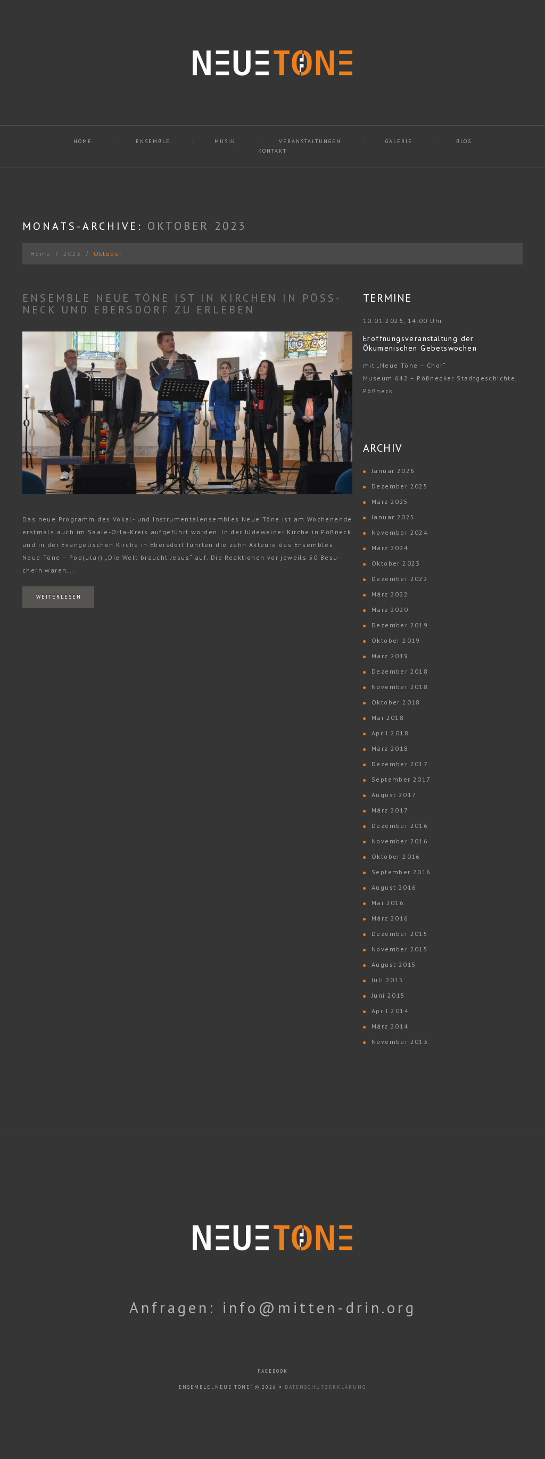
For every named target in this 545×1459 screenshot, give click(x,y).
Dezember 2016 (399, 826)
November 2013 (399, 1042)
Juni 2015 (388, 995)
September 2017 (401, 779)
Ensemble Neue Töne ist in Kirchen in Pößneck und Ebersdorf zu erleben (181, 304)
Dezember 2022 (399, 579)
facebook (273, 1371)
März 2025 (390, 501)
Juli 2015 (387, 980)
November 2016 (399, 841)
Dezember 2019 (399, 625)
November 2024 (399, 532)
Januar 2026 (393, 471)
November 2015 (399, 949)
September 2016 (401, 872)
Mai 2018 (387, 718)
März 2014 (390, 1026)
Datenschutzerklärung (325, 1387)
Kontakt (272, 150)
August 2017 (393, 795)
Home (82, 141)
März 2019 (390, 656)
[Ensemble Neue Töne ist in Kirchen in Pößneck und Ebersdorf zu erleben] (187, 412)
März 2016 (390, 918)
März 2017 (390, 810)
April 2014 (390, 1011)
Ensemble (153, 141)
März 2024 (390, 548)
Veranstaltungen (310, 141)
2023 (72, 254)
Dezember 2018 (399, 671)
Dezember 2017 (399, 764)
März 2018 (390, 748)
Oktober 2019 (395, 640)
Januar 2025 (393, 517)
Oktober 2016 (395, 856)
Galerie (398, 141)
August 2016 (393, 887)
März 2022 (390, 594)
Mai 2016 (387, 903)
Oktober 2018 (395, 702)
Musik (224, 141)
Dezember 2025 (399, 486)
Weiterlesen (58, 596)
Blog (464, 141)
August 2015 (393, 964)
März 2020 (390, 610)
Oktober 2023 (395, 563)
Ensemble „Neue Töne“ (216, 1387)
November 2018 (399, 687)
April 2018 (390, 733)
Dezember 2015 (399, 934)
